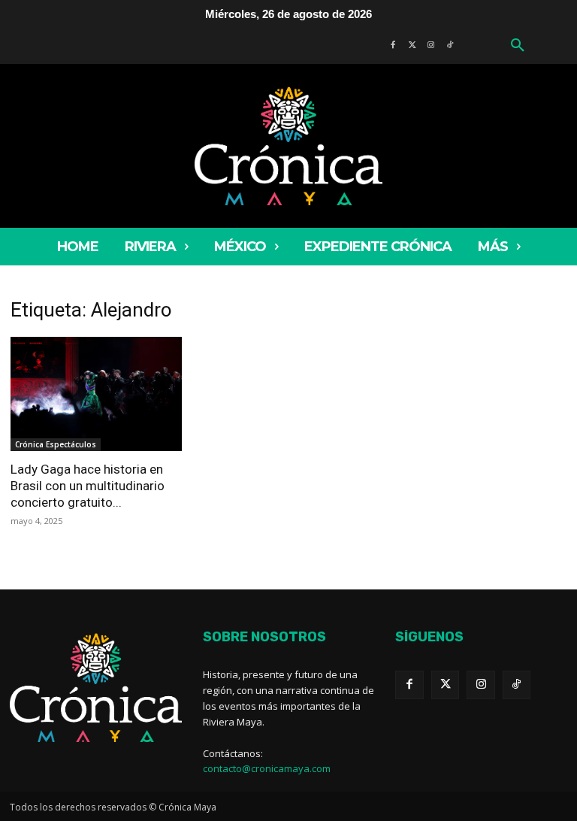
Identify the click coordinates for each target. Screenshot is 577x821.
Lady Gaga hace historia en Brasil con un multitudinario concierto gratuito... (88, 486)
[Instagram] (481, 685)
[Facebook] (409, 685)
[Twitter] (445, 685)
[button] (518, 46)
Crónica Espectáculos (55, 444)
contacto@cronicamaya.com (267, 768)
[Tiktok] (517, 685)
